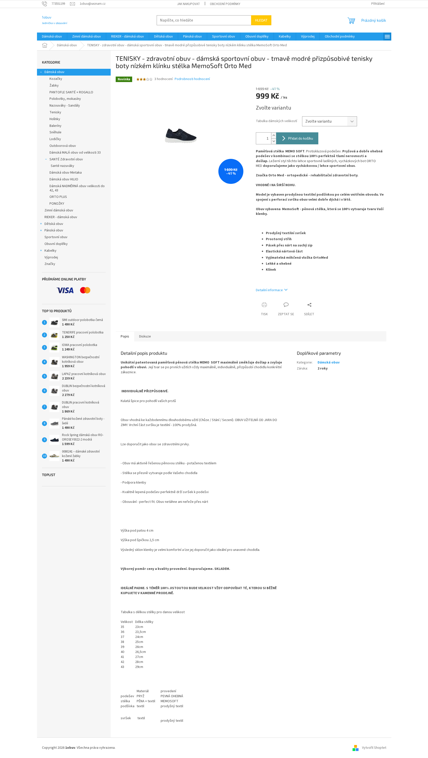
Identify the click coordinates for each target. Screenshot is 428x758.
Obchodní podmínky (225, 4)
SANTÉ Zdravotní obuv (66, 159)
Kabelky (50, 250)
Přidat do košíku (300, 138)
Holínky (54, 119)
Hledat (261, 20)
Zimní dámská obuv (58, 210)
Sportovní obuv (55, 237)
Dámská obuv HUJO (63, 179)
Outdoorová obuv (62, 145)
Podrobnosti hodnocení (192, 79)
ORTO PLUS (58, 196)
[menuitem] (52, 37)
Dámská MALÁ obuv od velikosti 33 (75, 152)
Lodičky (55, 139)
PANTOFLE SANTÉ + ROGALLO (71, 92)
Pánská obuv (53, 230)
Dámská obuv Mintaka (65, 172)
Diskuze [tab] (145, 336)
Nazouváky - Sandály (64, 105)
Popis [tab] (125, 336)
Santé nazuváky (62, 165)
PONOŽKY (56, 203)
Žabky (54, 85)
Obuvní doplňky (56, 243)
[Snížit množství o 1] (273, 141)
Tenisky (55, 112)
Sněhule (55, 132)
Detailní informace (269, 290)
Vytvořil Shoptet (374, 747)
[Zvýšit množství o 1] (273, 135)
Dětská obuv (53, 223)
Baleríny (55, 125)
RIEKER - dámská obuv (60, 217)
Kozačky (55, 78)
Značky (49, 263)
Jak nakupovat (188, 4)
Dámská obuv (54, 72)
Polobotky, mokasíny (65, 98)
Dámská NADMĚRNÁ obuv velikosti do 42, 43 (77, 188)
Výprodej (51, 257)
